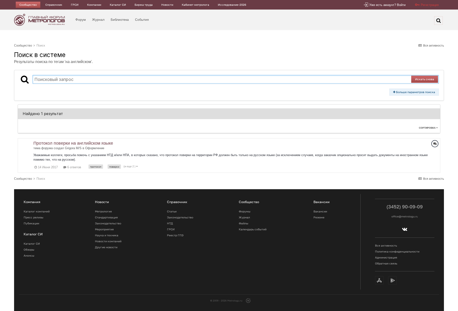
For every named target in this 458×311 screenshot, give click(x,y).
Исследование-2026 (232, 4)
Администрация (386, 257)
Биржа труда (144, 4)
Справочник (53, 4)
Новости (167, 4)
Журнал (98, 19)
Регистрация (430, 5)
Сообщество (28, 4)
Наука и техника (106, 235)
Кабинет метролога (195, 4)
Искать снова (424, 79)
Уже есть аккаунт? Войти (387, 5)
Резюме (318, 217)
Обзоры (29, 249)
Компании (94, 4)
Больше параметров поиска (415, 92)
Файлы (243, 223)
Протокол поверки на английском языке (73, 143)
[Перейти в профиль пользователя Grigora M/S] (25, 146)
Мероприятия (104, 229)
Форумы (244, 211)
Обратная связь (386, 263)
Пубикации (31, 223)
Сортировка (427, 128)
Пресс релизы (33, 217)
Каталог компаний (37, 211)
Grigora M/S (73, 148)
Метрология (103, 211)
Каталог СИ (118, 4)
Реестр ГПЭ (175, 235)
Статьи (172, 211)
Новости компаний (108, 241)
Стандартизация (106, 217)
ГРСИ (74, 4)
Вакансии (320, 211)
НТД (170, 223)
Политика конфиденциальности (397, 251)
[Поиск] (438, 20)
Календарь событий (252, 229)
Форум (80, 19)
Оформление (94, 148)
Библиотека (120, 19)
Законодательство (108, 223)
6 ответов (73, 167)
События (142, 19)
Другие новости (106, 247)
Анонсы (29, 255)
